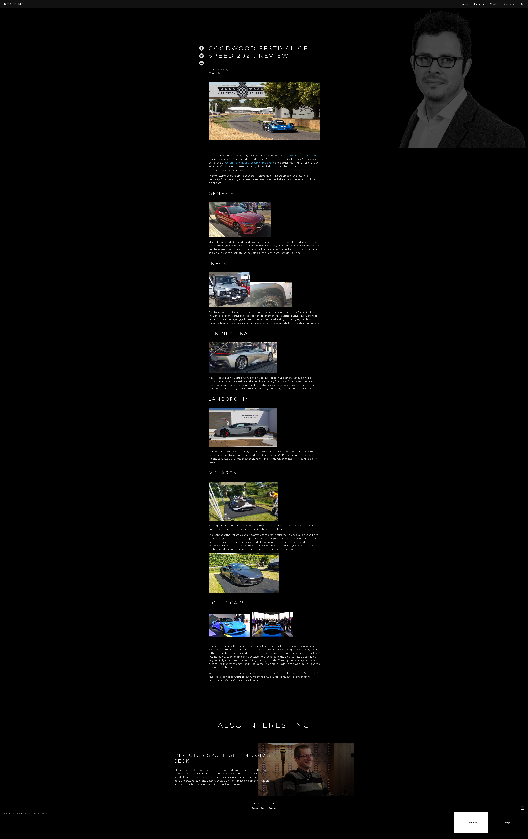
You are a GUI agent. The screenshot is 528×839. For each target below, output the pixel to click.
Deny (507, 822)
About (466, 4)
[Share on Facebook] (201, 50)
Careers (509, 4)
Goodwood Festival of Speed (299, 155)
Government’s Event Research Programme (250, 163)
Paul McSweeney (218, 69)
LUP (521, 4)
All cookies (471, 822)
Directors (479, 4)
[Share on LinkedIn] (201, 65)
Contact (495, 4)
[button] (522, 808)
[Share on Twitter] (201, 57)
